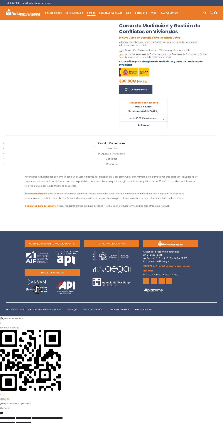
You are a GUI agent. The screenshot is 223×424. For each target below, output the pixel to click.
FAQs (153, 13)
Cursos (91, 13)
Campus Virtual (169, 13)
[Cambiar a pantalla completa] (23, 418)
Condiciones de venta (119, 309)
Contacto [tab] (111, 159)
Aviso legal (72, 309)
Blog (128, 13)
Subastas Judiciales (110, 13)
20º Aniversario (74, 13)
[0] (211, 12)
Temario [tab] (111, 148)
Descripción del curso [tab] (111, 143)
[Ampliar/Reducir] (7, 418)
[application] (66, 50)
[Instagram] (169, 281)
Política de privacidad (93, 309)
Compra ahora (138, 89)
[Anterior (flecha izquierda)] (7, 422)
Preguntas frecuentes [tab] (111, 153)
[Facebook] (146, 281)
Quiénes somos (53, 13)
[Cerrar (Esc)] (55, 418)
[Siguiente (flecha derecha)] (23, 422)
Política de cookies (143, 309)
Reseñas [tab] (111, 164)
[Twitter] (154, 281)
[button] (111, 318)
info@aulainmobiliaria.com (174, 266)
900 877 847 (150, 266)
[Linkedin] (162, 281)
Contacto (141, 13)
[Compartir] (39, 418)
